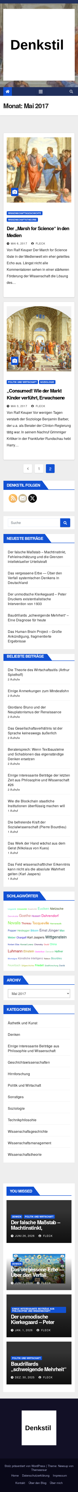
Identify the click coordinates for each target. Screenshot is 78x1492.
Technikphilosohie (22, 1119)
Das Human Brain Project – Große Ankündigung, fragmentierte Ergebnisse (35, 636)
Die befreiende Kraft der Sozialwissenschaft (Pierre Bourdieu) (37, 824)
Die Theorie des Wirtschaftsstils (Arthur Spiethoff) (38, 672)
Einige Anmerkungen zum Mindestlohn (38, 690)
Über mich (56, 1483)
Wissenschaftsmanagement (29, 1142)
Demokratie (13, 916)
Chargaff (21, 937)
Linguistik (12, 908)
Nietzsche (56, 908)
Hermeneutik (56, 923)
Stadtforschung (51, 965)
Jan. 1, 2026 (24, 1330)
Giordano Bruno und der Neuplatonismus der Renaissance (34, 709)
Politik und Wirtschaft (22, 382)
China (53, 944)
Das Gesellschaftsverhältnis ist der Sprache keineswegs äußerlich (35, 730)
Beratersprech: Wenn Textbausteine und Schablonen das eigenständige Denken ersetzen (36, 754)
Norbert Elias (14, 944)
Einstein (28, 951)
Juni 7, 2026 (24, 1283)
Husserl (36, 916)
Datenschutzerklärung (35, 1475)
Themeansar (39, 1470)
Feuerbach (14, 965)
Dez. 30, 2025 (25, 1377)
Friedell (39, 965)
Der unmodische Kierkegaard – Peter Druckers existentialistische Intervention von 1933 (37, 599)
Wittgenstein (56, 937)
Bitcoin (35, 930)
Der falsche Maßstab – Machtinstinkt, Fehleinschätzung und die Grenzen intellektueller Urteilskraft (37, 556)
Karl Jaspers (35, 937)
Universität (22, 908)
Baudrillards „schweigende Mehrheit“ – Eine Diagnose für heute (38, 617)
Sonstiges (16, 1096)
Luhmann (15, 950)
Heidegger (23, 930)
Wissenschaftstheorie (22, 219)
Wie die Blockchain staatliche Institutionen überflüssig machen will (36, 803)
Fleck (40, 243)
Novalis (14, 922)
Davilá (62, 965)
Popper (12, 930)
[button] (71, 91)
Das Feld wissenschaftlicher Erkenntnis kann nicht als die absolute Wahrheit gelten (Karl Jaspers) (39, 869)
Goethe (25, 915)
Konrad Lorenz (26, 944)
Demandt (50, 951)
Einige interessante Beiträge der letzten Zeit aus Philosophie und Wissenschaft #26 (39, 780)
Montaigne (12, 958)
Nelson (47, 958)
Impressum (60, 1475)
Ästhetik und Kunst (22, 1022)
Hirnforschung (19, 1073)
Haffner (59, 951)
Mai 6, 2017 (19, 243)
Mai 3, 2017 (19, 406)
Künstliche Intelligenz (30, 958)
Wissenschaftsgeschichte (24, 213)
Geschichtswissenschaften (29, 1062)
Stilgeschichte (27, 965)
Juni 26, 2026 (25, 1236)
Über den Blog (37, 1483)
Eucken (43, 908)
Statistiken (40, 951)
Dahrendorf (49, 915)
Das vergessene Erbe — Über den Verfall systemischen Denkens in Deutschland (35, 578)
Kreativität (32, 908)
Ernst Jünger (49, 930)
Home (15, 1475)
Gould (46, 944)
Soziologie (47, 382)
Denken (14, 1034)
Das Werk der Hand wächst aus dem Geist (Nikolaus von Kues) (36, 845)
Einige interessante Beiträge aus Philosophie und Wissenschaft (33, 1048)
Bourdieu (56, 958)
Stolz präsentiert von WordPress (25, 1466)
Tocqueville (40, 922)
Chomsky (38, 944)
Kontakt (20, 1483)
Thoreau (26, 923)
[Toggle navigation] (41, 91)
